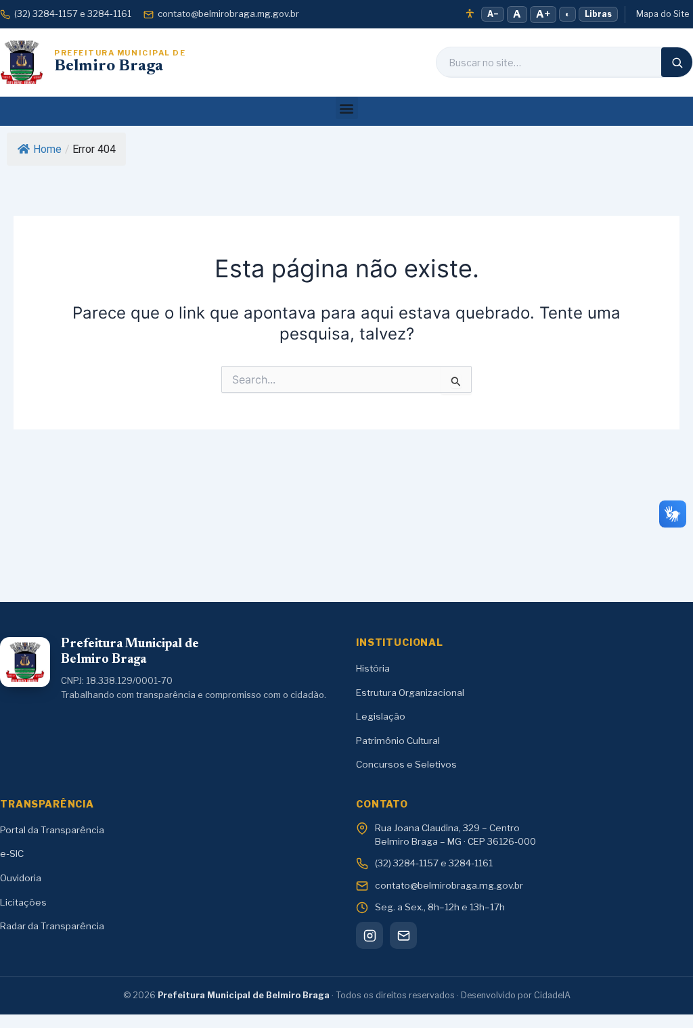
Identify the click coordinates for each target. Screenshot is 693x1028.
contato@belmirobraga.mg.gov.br (228, 13)
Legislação (380, 716)
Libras (598, 14)
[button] (347, 108)
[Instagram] (369, 935)
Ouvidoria (20, 877)
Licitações (23, 902)
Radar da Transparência (52, 925)
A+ (543, 14)
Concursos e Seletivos (406, 764)
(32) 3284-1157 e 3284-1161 (72, 13)
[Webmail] (403, 935)
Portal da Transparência (52, 829)
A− (492, 14)
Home (47, 149)
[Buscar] (676, 62)
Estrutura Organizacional (410, 692)
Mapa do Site (662, 14)
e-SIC (12, 853)
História (373, 668)
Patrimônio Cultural (398, 740)
